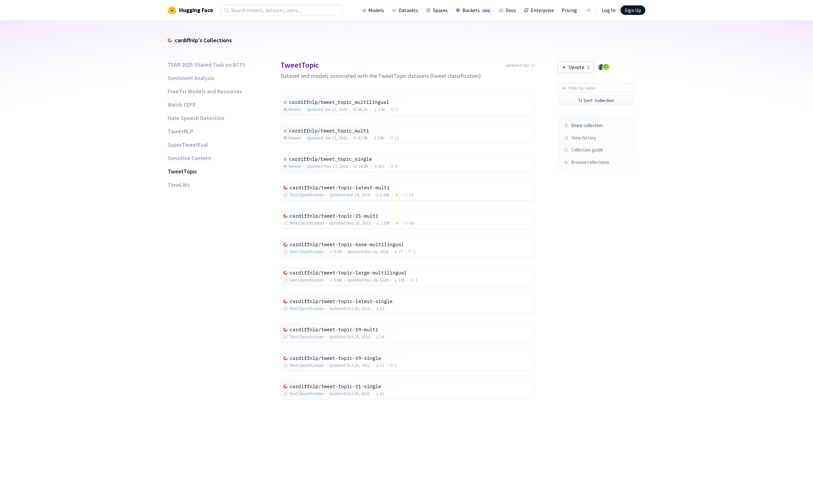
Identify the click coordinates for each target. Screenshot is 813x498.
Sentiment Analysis (191, 78)
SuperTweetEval (188, 144)
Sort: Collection (599, 100)
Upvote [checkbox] (578, 67)
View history (584, 138)
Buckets (476, 10)
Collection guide (587, 150)
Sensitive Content (189, 158)
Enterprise (542, 10)
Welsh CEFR (182, 104)
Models (376, 10)
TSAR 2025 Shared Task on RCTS (206, 64)
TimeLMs (179, 184)
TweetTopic (182, 171)
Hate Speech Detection (196, 118)
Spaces (440, 10)
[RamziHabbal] (606, 67)
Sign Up (633, 10)
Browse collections (590, 162)
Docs (511, 10)
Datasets (408, 10)
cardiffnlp (186, 40)
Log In (608, 10)
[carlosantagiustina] (601, 67)
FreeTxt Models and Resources (205, 91)
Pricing (569, 10)
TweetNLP (180, 131)
